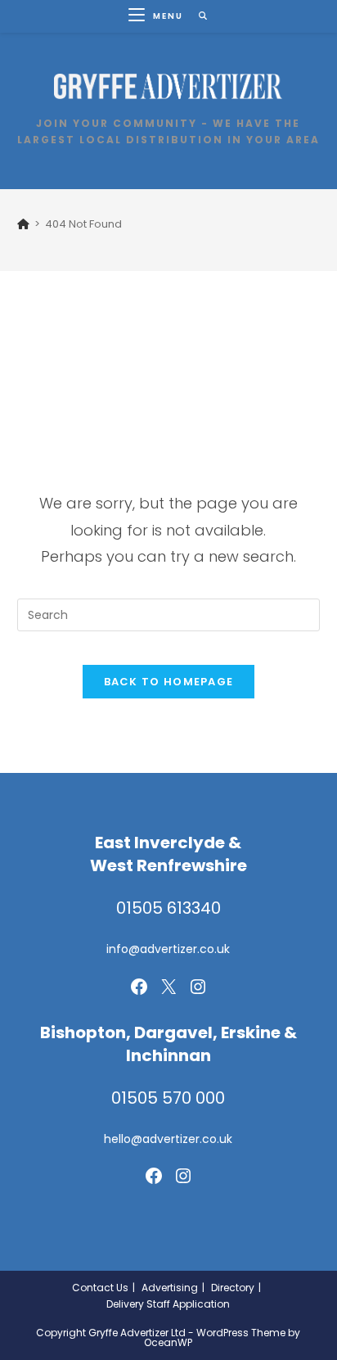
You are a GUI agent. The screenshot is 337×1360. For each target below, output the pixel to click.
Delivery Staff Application (168, 1304)
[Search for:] (197, 16)
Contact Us (100, 1287)
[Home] (23, 224)
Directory (232, 1287)
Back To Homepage (169, 681)
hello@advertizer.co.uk (168, 1139)
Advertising (170, 1287)
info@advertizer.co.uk (168, 949)
